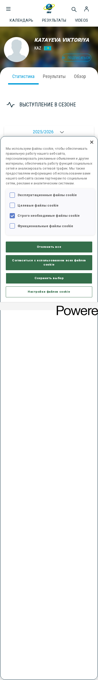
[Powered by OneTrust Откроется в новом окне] (75, 307)
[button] (8, 6)
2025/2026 (43, 131)
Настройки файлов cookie (49, 291)
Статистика (23, 76)
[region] (49, 408)
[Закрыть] (91, 142)
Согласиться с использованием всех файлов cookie (49, 262)
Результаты (54, 76)
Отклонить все (49, 247)
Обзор (80, 76)
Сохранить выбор (49, 278)
